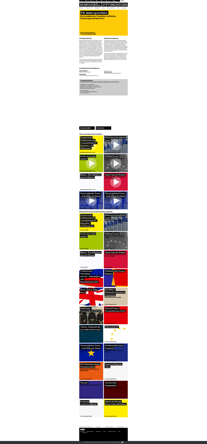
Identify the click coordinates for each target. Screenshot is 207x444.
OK (122, 442)
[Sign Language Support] (121, 1)
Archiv (119, 431)
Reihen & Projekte (90, 431)
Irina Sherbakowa (83, 70)
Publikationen (98, 431)
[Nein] (205, 442)
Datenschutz (85, 432)
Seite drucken (100, 128)
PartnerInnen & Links (112, 431)
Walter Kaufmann (108, 72)
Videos (104, 431)
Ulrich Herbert (82, 74)
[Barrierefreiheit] (123, 1)
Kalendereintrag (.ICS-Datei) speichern (87, 88)
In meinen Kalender (85, 128)
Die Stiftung (82, 431)
